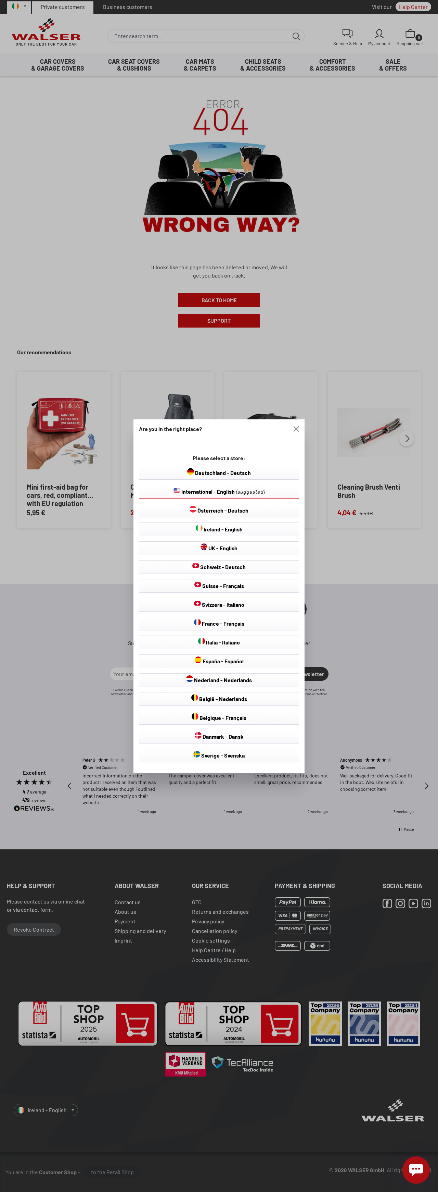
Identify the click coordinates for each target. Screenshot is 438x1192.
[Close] (296, 428)
